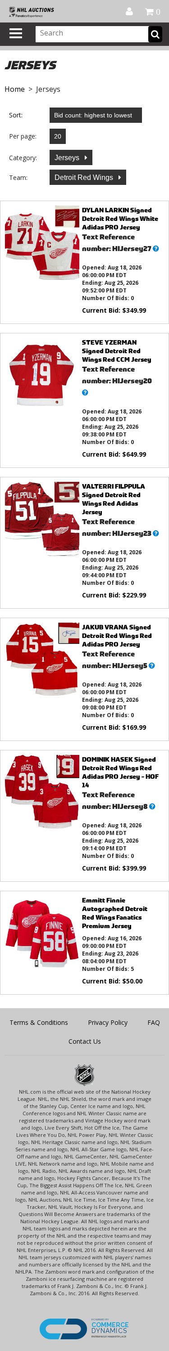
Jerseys (68, 158)
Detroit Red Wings (85, 177)
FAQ (153, 1022)
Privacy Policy (108, 1022)
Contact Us (85, 1041)
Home (15, 89)
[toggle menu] (16, 33)
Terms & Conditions (38, 1022)
